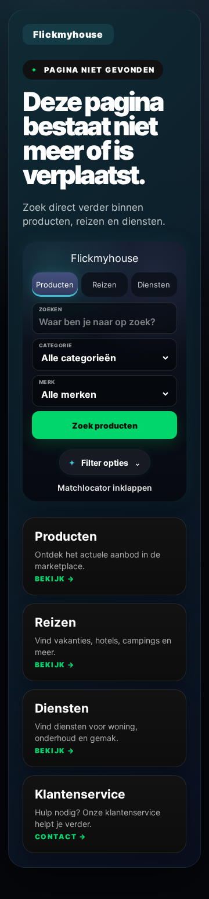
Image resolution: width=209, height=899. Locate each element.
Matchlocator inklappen (104, 487)
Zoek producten (105, 425)
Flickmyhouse (104, 258)
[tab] (55, 284)
